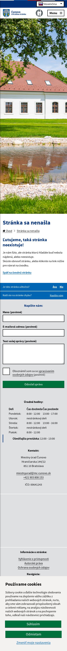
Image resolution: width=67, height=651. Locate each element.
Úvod (8, 231)
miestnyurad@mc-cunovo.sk (33, 473)
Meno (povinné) (12, 312)
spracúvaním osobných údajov (33, 372)
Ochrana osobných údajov (33, 567)
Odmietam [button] (33, 634)
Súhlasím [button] (33, 624)
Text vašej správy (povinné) (20, 341)
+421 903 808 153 (33, 477)
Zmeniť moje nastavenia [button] (33, 642)
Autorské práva (33, 563)
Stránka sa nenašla (28, 231)
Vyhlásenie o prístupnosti (33, 559)
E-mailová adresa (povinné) (20, 326)
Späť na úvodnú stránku (17, 272)
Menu (53, 13)
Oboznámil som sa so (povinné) (33, 372)
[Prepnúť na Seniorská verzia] (39, 13)
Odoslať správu (33, 384)
